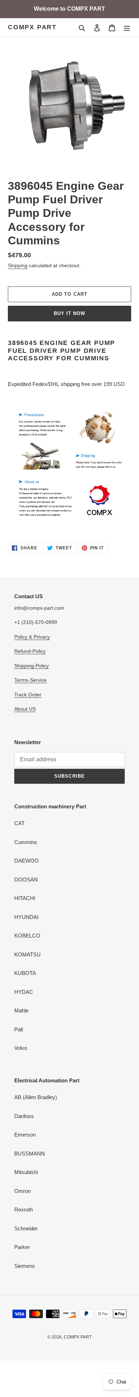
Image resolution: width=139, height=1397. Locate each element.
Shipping (17, 265)
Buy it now (69, 313)
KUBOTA (25, 973)
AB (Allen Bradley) (35, 1097)
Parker (22, 1247)
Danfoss (24, 1116)
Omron (22, 1191)
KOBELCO (27, 936)
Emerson (25, 1135)
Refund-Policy (30, 651)
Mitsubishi (26, 1172)
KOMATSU (27, 954)
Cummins (25, 842)
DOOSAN (26, 880)
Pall (18, 1029)
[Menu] (126, 27)
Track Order (27, 694)
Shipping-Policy (31, 666)
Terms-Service (30, 680)
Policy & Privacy (32, 637)
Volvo (20, 1048)
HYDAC (23, 992)
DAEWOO (26, 861)
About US (25, 709)
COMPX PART (32, 27)
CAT (19, 823)
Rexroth (23, 1209)
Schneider (26, 1228)
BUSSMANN (29, 1153)
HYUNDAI (26, 917)
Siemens (24, 1266)
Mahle (21, 1010)
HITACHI (24, 898)
